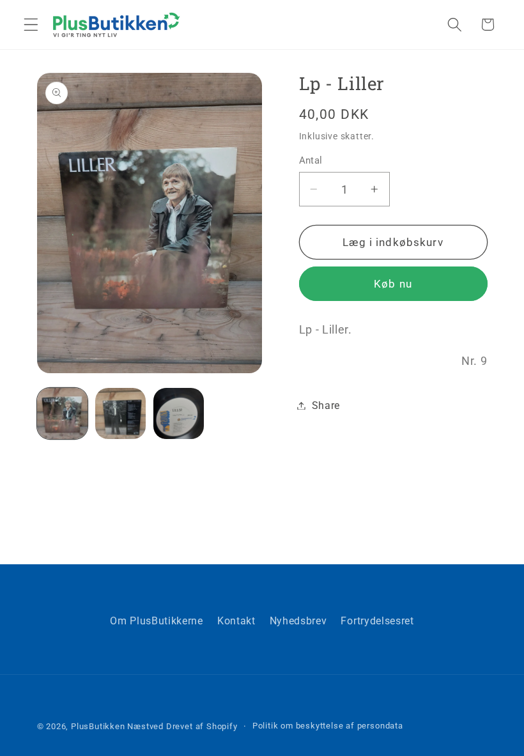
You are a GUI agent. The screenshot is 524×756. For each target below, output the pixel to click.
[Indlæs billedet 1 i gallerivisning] (62, 413)
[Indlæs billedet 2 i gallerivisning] (120, 413)
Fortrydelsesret (377, 621)
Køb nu (393, 283)
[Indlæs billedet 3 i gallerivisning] (178, 413)
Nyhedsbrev (298, 621)
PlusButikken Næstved (117, 726)
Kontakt (236, 621)
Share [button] (326, 405)
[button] (31, 24)
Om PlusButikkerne (156, 621)
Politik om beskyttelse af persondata (327, 725)
